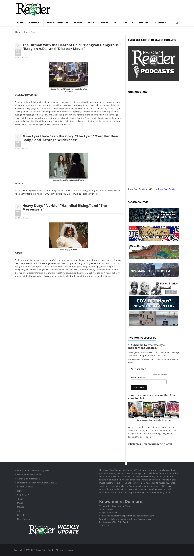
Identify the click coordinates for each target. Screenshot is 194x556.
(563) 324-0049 (106, 509)
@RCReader (104, 525)
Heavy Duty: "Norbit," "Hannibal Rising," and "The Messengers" (64, 207)
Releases (143, 22)
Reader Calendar (25, 486)
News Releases (24, 519)
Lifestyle (128, 22)
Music (91, 22)
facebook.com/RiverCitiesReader (114, 522)
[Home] (33, 9)
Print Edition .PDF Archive (29, 474)
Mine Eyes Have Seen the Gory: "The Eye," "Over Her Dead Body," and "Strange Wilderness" (70, 138)
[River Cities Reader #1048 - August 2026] (153, 140)
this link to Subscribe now (154, 444)
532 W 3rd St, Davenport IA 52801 (115, 506)
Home (20, 22)
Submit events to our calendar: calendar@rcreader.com (125, 519)
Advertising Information (28, 478)
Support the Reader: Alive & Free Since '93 (37, 482)
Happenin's (35, 22)
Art (115, 22)
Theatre (78, 22)
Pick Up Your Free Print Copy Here (33, 470)
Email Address (139, 377)
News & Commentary (57, 22)
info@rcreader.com (108, 512)
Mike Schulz (24, 57)
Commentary (23, 494)
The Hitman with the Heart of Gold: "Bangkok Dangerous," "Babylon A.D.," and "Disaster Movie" (71, 47)
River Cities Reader (167, 189)
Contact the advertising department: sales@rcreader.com (126, 515)
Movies (104, 22)
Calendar (159, 22)
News (19, 490)
